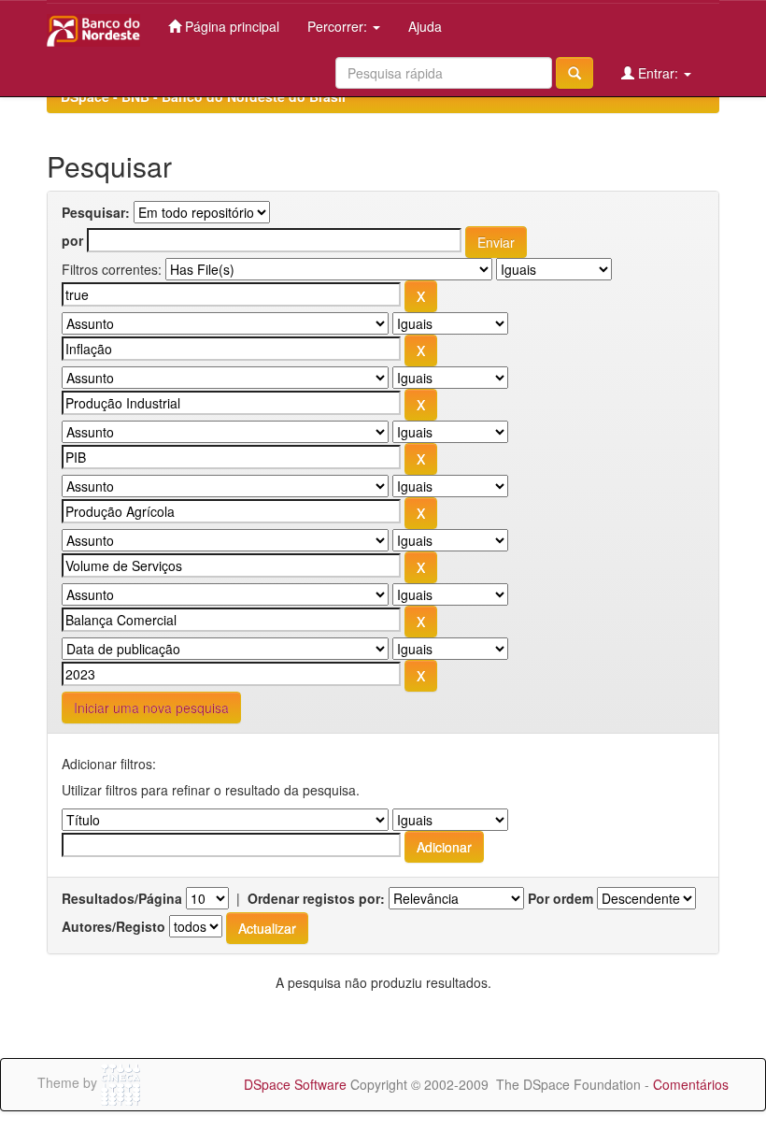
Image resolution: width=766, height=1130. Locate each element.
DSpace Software (295, 1084)
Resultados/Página (122, 898)
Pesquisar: (96, 212)
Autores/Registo (113, 926)
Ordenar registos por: (316, 898)
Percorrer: (339, 26)
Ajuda (425, 26)
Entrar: (658, 73)
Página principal (230, 26)
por (72, 240)
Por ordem (560, 898)
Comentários (691, 1084)
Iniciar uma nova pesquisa (151, 707)
